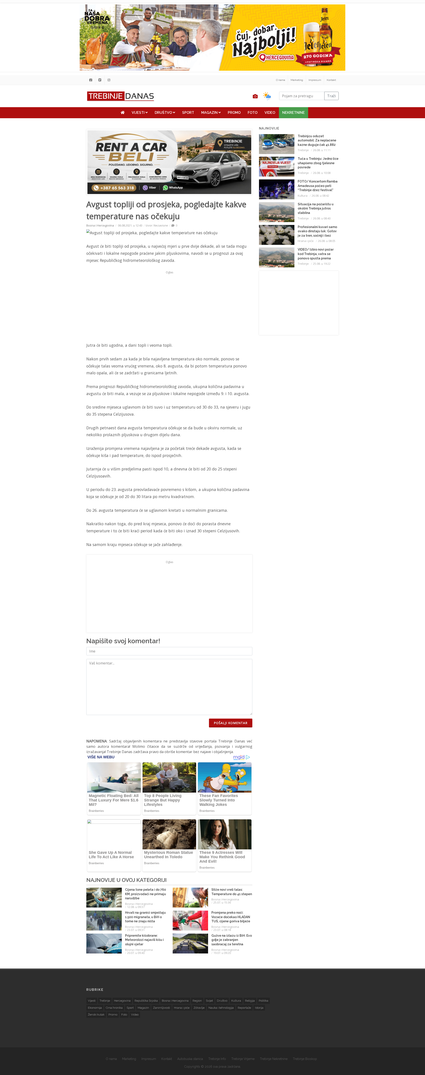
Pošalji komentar (230, 723)
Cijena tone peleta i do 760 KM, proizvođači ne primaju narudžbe (145, 894)
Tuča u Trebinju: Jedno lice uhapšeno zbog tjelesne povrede (318, 163)
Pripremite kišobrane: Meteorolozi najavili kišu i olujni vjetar (144, 940)
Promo (234, 112)
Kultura (302, 196)
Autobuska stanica (190, 1059)
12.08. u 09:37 (136, 907)
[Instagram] (108, 80)
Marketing (297, 80)
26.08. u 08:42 (320, 196)
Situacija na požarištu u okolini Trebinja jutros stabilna (316, 208)
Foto (252, 112)
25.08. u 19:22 (321, 264)
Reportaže (244, 1007)
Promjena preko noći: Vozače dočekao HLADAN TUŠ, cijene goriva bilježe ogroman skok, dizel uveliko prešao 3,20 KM (230, 921)
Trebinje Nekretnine (274, 1059)
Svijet (209, 1000)
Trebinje (303, 150)
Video (270, 112)
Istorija (259, 1007)
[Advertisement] (59, 113)
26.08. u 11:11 (321, 150)
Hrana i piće (306, 241)
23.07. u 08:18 (222, 930)
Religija (250, 1000)
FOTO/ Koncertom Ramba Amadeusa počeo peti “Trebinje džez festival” (318, 186)
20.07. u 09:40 (136, 953)
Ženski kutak (96, 1014)
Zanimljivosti (161, 1007)
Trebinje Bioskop (305, 1059)
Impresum (315, 80)
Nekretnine (293, 112)
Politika (263, 1000)
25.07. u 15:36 (222, 902)
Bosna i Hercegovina (100, 225)
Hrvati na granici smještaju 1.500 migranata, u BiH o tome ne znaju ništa (145, 917)
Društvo (164, 112)
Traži (331, 95)
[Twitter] (99, 80)
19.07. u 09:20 (222, 953)
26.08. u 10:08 (321, 173)
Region (197, 1000)
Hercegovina (122, 1000)
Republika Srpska (146, 1000)
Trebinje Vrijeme (243, 1059)
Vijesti (138, 112)
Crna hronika (114, 1007)
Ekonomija (95, 1007)
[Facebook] (90, 80)
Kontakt (331, 80)
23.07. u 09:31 (136, 930)
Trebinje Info (217, 1059)
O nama (280, 80)
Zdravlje (199, 1007)
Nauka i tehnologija (221, 1007)
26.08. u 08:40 (321, 218)
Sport (188, 112)
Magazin (209, 112)
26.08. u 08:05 (326, 241)
